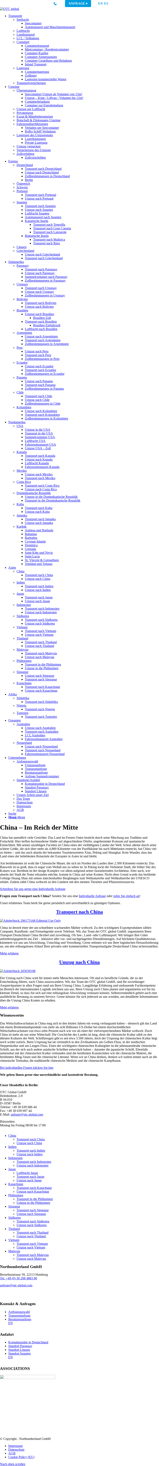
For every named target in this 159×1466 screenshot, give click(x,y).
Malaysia (14, 1251)
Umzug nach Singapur (31, 1214)
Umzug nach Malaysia (31, 1258)
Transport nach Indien (31, 1150)
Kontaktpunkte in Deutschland (28, 1342)
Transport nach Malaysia (33, 1255)
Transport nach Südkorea (33, 1221)
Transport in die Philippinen (35, 1199)
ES (106, 3)
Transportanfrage (19, 1315)
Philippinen (15, 1195)
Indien (12, 1147)
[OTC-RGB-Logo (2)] (9, 9)
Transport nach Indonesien (34, 1161)
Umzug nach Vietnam (31, 1247)
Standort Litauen (19, 1349)
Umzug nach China (79, 962)
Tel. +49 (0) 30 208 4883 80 (18, 1278)
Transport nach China (79, 912)
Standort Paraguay (20, 1346)
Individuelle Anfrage (92, 896)
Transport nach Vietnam (32, 1243)
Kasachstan (15, 1184)
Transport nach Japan (30, 1176)
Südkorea (14, 1217)
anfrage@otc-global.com (27, 1114)
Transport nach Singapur (33, 1210)
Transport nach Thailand (32, 1232)
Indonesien (15, 1158)
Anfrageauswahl (19, 1312)
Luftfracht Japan (27, 1173)
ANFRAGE (76, 3)
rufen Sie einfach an (126, 896)
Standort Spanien (19, 1353)
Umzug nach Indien (29, 1154)
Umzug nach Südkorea (32, 1225)
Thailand (14, 1229)
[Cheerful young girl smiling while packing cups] (17, 971)
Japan (12, 1169)
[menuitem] (83, 49)
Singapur (14, 1206)
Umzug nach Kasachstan (33, 1191)
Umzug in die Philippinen (33, 1202)
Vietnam (13, 1240)
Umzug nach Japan (29, 1180)
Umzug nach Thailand (31, 1236)
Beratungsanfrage (19, 1319)
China (12, 1135)
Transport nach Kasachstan (34, 1188)
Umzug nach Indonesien (32, 1165)
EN (100, 3)
